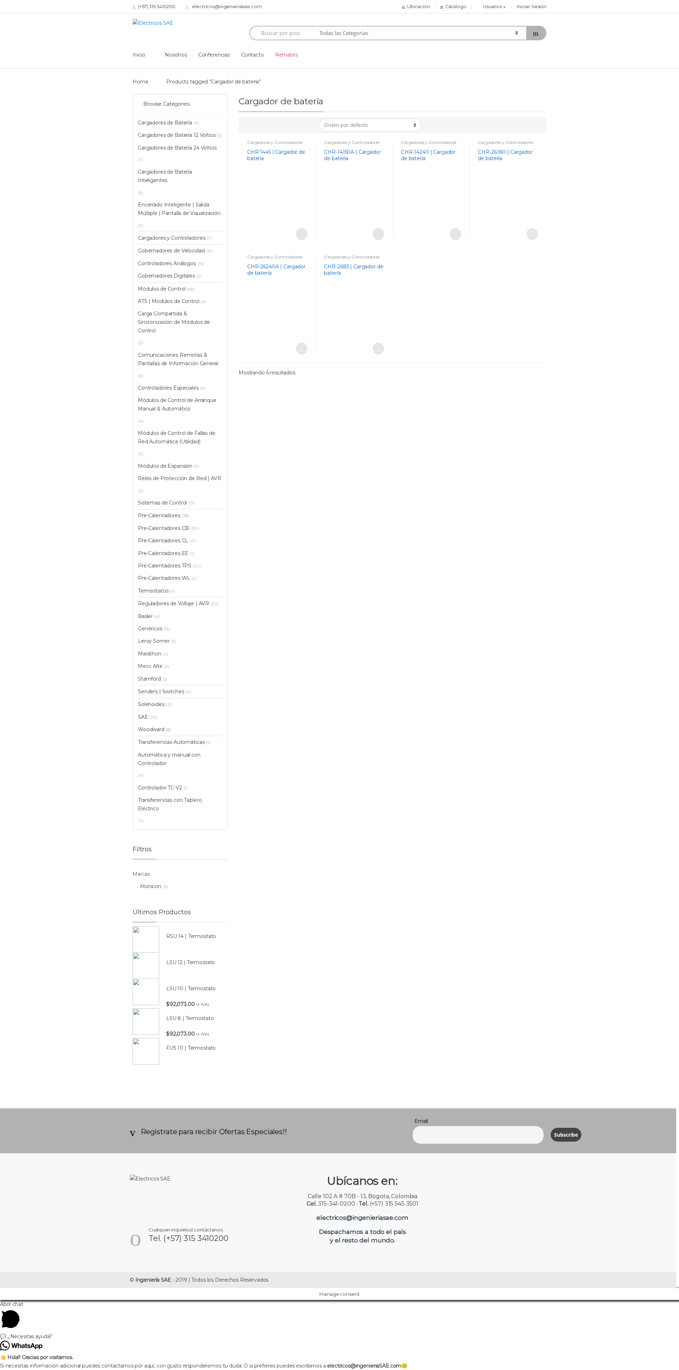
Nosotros (176, 55)
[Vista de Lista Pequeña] (279, 125)
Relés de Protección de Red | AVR (179, 478)
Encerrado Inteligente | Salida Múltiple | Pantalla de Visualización (179, 209)
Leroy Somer (153, 641)
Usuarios (492, 6)
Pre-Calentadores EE (163, 553)
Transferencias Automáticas (171, 742)
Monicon (150, 886)
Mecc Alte (150, 666)
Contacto (252, 55)
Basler (145, 616)
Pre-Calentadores (159, 515)
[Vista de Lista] (268, 125)
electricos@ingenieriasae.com (226, 6)
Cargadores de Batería (165, 122)
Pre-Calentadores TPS (164, 565)
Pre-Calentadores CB (163, 528)
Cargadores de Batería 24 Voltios (177, 148)
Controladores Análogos (167, 263)
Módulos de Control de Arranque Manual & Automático (177, 404)
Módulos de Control (161, 289)
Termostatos (153, 591)
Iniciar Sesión (531, 6)
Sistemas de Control (162, 503)
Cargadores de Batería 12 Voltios (177, 135)
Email (421, 1121)
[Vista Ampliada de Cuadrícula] (258, 125)
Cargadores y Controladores (274, 142)
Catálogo (455, 6)
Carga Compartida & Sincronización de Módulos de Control (174, 322)
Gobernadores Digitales (166, 276)
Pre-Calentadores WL (164, 578)
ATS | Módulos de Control (168, 301)
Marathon (149, 654)
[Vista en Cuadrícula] (248, 125)
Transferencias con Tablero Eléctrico (170, 804)
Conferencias (214, 55)
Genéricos (150, 628)
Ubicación (418, 6)
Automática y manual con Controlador (169, 759)
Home (140, 81)
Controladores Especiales (168, 388)
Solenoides (151, 704)
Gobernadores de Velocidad (171, 250)
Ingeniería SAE (153, 1280)
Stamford (149, 679)
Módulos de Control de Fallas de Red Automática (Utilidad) (176, 437)
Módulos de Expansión (165, 466)
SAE (143, 717)
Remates (286, 55)
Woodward (151, 729)
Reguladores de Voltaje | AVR (173, 603)
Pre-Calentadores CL (163, 540)
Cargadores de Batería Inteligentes (165, 176)
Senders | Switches (161, 691)
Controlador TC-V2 (160, 788)
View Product (301, 234)
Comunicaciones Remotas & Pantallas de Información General (178, 359)
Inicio (139, 55)
